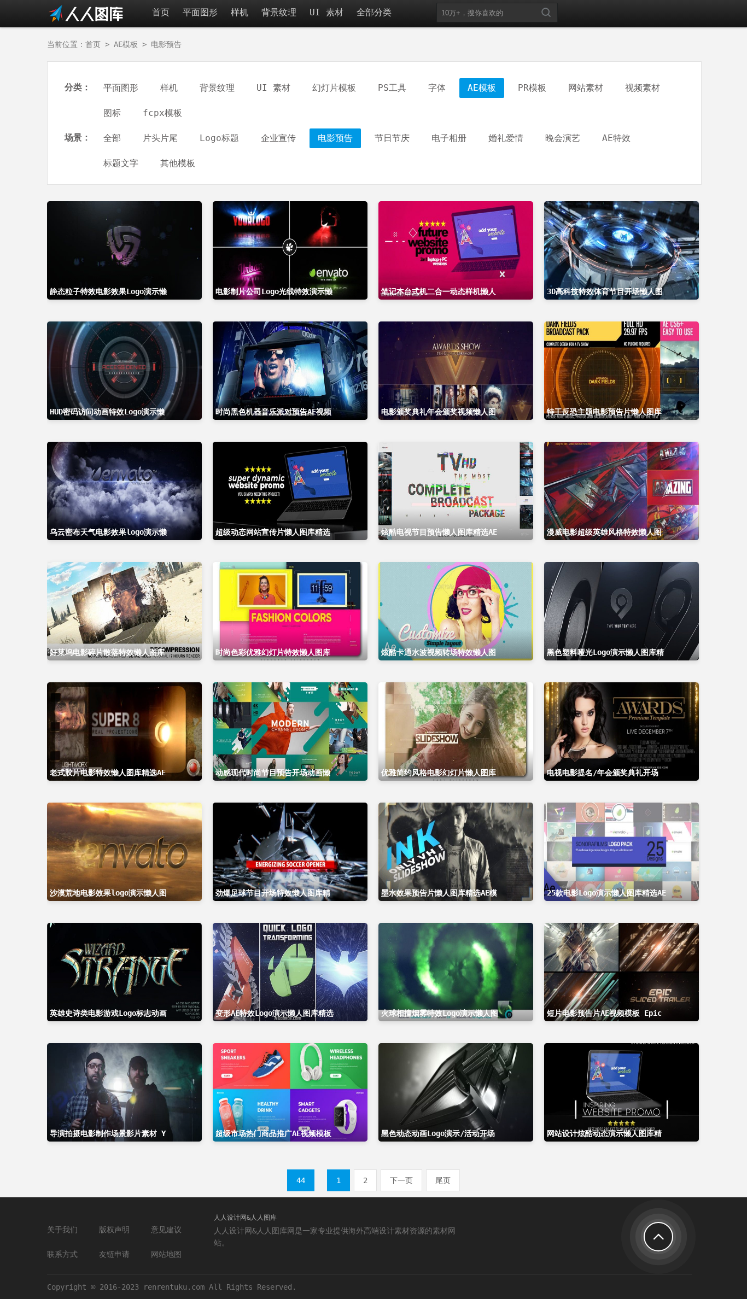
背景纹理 (278, 12)
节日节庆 (392, 138)
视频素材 (642, 88)
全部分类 (374, 12)
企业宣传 (278, 138)
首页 (161, 12)
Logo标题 (219, 138)
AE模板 (126, 44)
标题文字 (120, 163)
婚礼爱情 (505, 138)
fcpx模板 (162, 113)
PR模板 (532, 88)
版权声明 (114, 1229)
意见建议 (166, 1229)
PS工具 (392, 88)
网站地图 (166, 1254)
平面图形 (200, 12)
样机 (239, 12)
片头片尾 (160, 138)
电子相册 (448, 138)
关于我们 (62, 1229)
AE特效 (616, 138)
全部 (112, 138)
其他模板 (177, 163)
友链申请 (114, 1254)
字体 (437, 88)
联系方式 (62, 1254)
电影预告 (166, 44)
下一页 (401, 1180)
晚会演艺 (562, 138)
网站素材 (585, 88)
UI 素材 (326, 12)
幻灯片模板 (334, 88)
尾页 (443, 1180)
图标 (112, 113)
